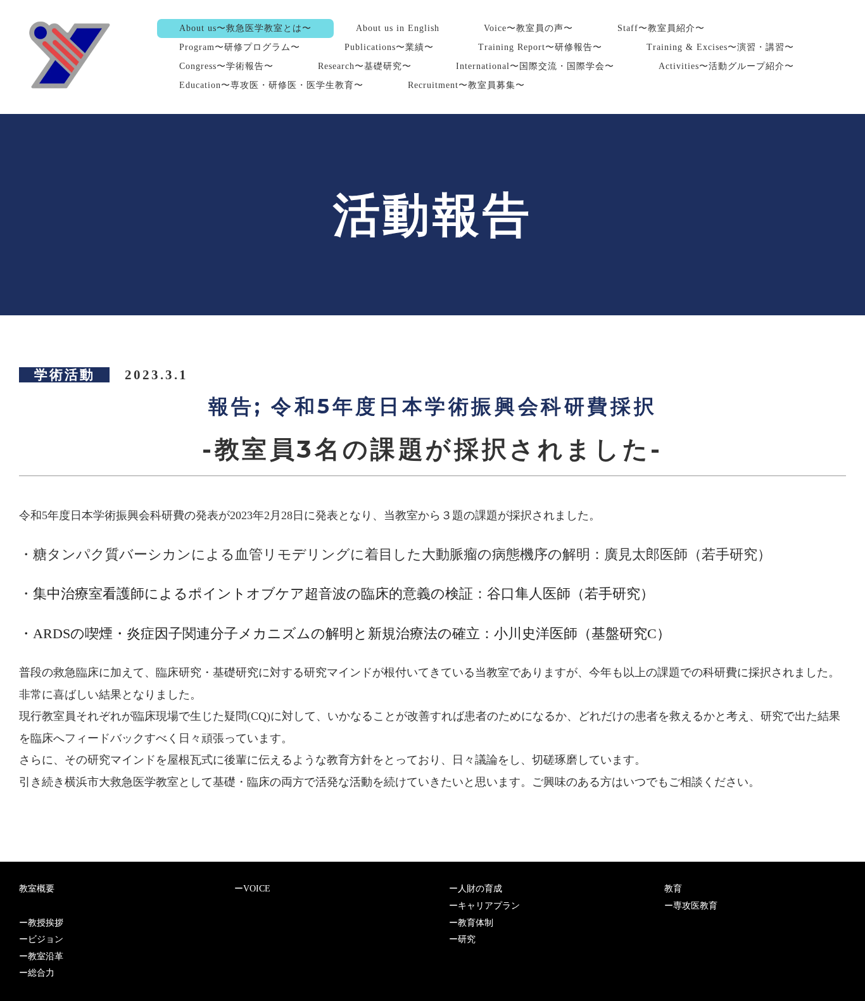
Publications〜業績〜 (389, 47)
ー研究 (462, 939)
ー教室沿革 (41, 956)
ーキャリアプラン (484, 905)
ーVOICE (252, 888)
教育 (673, 888)
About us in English (397, 28)
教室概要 (36, 888)
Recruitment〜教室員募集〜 (466, 85)
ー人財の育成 (475, 888)
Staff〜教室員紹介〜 (661, 28)
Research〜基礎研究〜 (365, 66)
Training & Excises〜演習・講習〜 (720, 47)
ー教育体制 (471, 923)
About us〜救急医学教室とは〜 (245, 28)
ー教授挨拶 (41, 923)
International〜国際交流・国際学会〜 (535, 66)
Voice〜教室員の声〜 (528, 28)
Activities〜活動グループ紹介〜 (726, 66)
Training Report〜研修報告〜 (540, 47)
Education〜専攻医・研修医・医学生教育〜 (271, 85)
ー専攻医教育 (690, 905)
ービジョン (41, 939)
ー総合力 (36, 973)
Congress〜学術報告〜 (226, 66)
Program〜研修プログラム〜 (239, 47)
